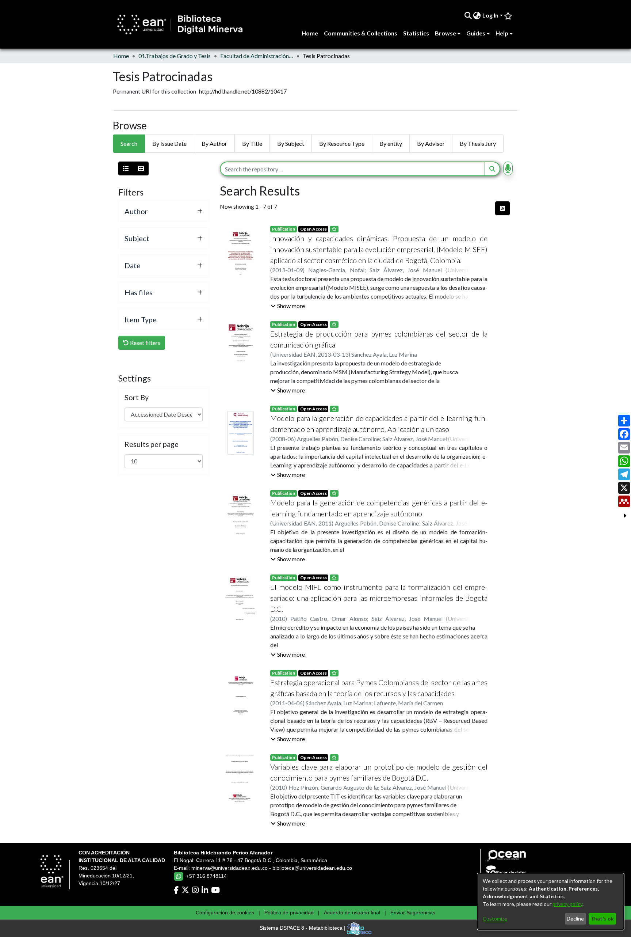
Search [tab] (129, 143)
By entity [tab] (390, 143)
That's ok (602, 918)
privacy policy (567, 904)
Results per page (152, 444)
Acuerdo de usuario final (352, 912)
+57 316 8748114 (206, 876)
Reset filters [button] (144, 342)
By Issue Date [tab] (169, 143)
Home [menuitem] (310, 33)
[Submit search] (468, 15)
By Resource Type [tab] (341, 143)
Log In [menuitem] (490, 15)
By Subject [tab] (290, 143)
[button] (287, 306)
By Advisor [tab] (431, 143)
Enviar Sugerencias (412, 912)
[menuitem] (477, 15)
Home (121, 55)
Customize (495, 918)
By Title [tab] (252, 143)
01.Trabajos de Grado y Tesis (174, 55)
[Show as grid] (141, 168)
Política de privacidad (289, 912)
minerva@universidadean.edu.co (229, 868)
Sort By (137, 397)
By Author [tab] (214, 143)
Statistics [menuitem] (416, 33)
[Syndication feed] (502, 208)
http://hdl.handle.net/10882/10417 (243, 91)
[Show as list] (126, 168)
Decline (575, 918)
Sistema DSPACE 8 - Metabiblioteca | (303, 928)
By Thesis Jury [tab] (478, 143)
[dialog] (551, 901)
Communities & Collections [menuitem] (360, 33)
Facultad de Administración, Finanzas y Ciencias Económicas (256, 55)
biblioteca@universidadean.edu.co (312, 868)
